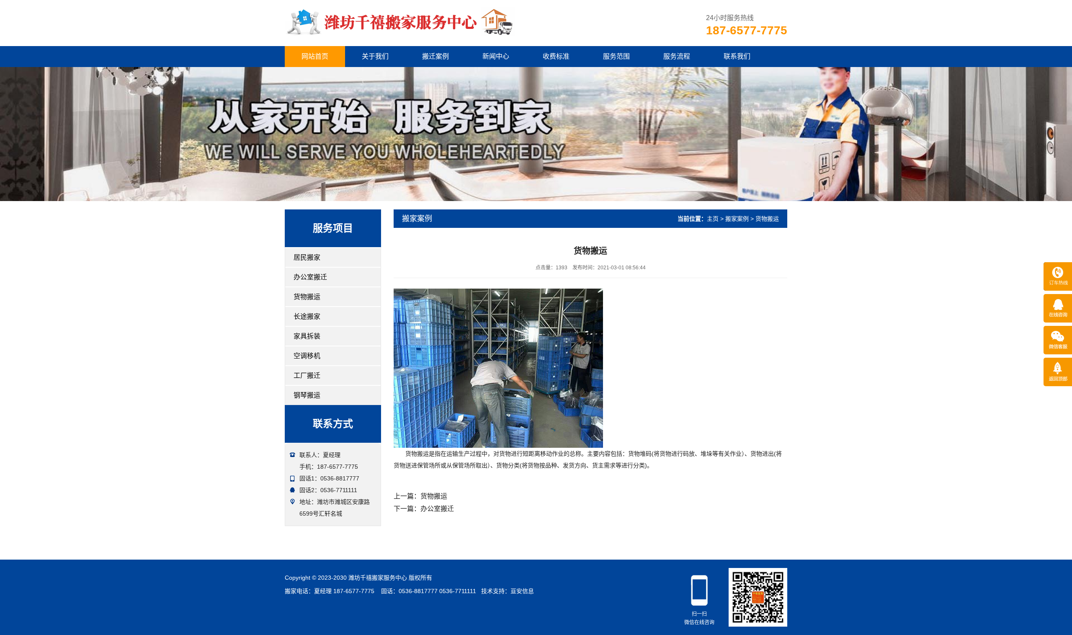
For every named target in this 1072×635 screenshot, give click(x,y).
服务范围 (616, 56)
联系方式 (333, 423)
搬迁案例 (435, 56)
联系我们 (737, 56)
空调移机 (307, 355)
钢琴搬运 (307, 395)
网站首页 (315, 56)
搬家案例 (737, 218)
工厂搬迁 (307, 375)
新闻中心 (495, 56)
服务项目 (333, 228)
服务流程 (676, 56)
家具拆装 (307, 336)
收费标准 (556, 56)
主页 (713, 218)
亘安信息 (522, 591)
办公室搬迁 (310, 277)
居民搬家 (307, 257)
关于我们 (375, 56)
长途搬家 (307, 316)
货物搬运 (307, 296)
